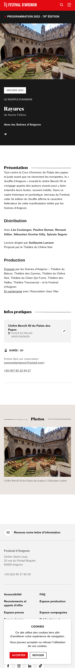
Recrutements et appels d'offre (15, 603)
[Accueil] (20, 4)
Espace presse (14, 612)
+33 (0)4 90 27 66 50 (17, 574)
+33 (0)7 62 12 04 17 (17, 370)
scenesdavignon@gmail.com (24, 362)
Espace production (53, 601)
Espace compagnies (53, 612)
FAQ (42, 594)
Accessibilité (13, 594)
